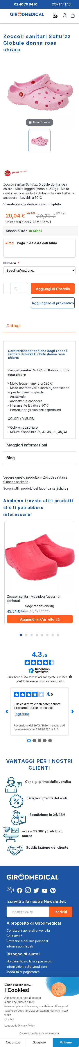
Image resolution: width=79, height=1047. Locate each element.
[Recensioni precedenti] (7, 711)
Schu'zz (62, 488)
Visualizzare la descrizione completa (32, 204)
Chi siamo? (14, 936)
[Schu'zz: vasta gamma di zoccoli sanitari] (39, 173)
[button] (21, 635)
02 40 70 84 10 (25, 4)
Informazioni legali (20, 946)
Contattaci (61, 4)
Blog (11, 457)
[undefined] (70, 676)
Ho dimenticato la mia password (29, 961)
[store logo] (27, 16)
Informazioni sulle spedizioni (27, 966)
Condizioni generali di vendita (28, 930)
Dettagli (14, 325)
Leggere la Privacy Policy (19, 1025)
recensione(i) (42, 606)
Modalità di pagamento (23, 972)
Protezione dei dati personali (27, 941)
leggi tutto (22, 714)
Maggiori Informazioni (27, 445)
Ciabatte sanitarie (15, 482)
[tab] (39, 327)
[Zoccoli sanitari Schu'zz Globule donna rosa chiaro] (39, 141)
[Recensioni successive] (72, 711)
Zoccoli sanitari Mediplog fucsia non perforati (34, 598)
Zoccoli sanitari (54, 477)
